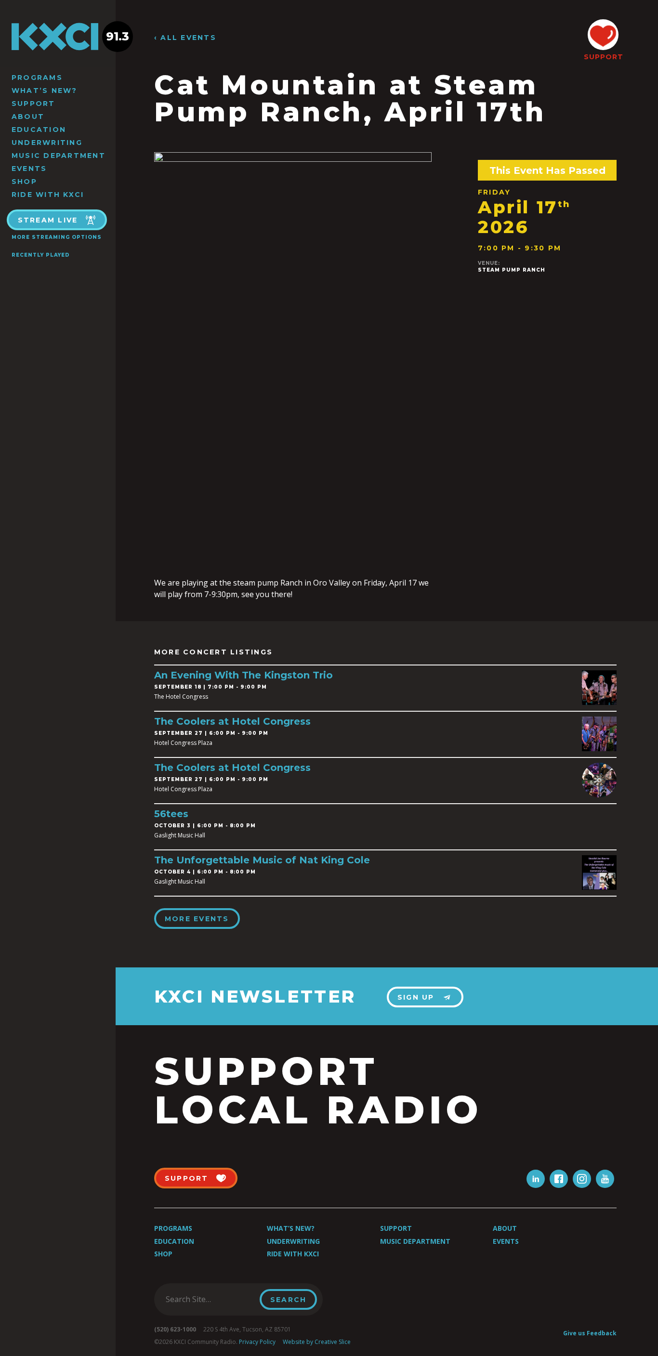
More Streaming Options (57, 237)
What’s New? (45, 90)
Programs (37, 77)
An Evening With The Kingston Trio (243, 675)
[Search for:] (210, 1299)
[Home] (58, 36)
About (28, 116)
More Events (197, 918)
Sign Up (415, 997)
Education (39, 129)
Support (33, 103)
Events (29, 168)
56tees (171, 814)
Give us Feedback (590, 1333)
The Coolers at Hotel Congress (232, 721)
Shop (24, 181)
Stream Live (48, 220)
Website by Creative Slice (317, 1342)
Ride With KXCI (48, 194)
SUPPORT (603, 56)
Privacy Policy (257, 1342)
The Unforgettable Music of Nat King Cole (262, 860)
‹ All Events (185, 38)
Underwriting (47, 142)
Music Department (58, 155)
